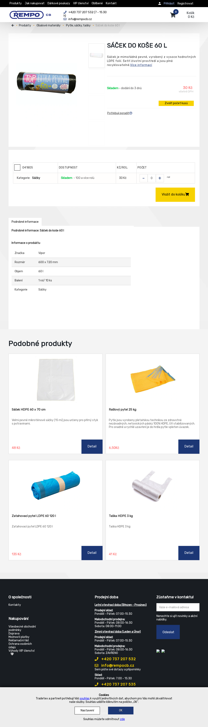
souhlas (85, 698)
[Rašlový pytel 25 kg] (152, 379)
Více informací (141, 65)
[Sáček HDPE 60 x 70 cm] (55, 379)
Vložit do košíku (173, 194)
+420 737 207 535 (118, 684)
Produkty (16, 3)
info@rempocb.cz (117, 665)
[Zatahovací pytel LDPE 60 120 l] (55, 485)
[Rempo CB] (33, 13)
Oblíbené (97, 3)
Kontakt (111, 3)
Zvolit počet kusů (176, 103)
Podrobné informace (25, 222)
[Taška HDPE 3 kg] (152, 485)
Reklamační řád (19, 640)
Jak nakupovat (34, 3)
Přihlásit (169, 3)
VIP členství (81, 3)
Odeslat (168, 632)
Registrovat (185, 3)
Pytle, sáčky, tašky (78, 25)
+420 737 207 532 (118, 659)
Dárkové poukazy (59, 3)
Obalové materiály (49, 25)
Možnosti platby (19, 637)
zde (122, 719)
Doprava (14, 633)
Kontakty (15, 605)
